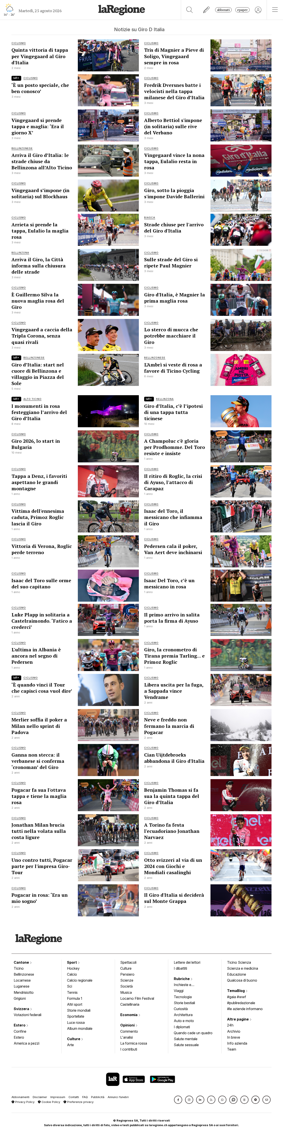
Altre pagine (238, 1019)
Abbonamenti (20, 1097)
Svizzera (22, 1009)
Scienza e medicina (242, 968)
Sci (69, 986)
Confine (20, 1031)
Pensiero (127, 974)
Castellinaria (129, 1004)
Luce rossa (76, 1022)
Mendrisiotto (24, 992)
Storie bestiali (184, 1003)
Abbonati (223, 10)
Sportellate (75, 1016)
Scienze (126, 980)
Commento (129, 1031)
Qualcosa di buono (242, 980)
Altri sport (74, 1004)
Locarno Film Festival (137, 998)
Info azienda (237, 1043)
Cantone (22, 962)
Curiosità (181, 1009)
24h (230, 1025)
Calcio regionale (79, 980)
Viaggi (179, 990)
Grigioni (20, 998)
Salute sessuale (186, 1045)
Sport (72, 962)
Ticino (19, 968)
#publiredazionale (241, 1003)
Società (126, 986)
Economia (129, 1015)
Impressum (57, 1097)
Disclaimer (40, 1097)
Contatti (74, 1097)
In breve (233, 1037)
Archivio (233, 1031)
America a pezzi (26, 1043)
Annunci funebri (118, 1097)
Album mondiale (79, 1028)
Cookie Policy (50, 1102)
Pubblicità (97, 1097)
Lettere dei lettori (187, 962)
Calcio (72, 974)
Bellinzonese (24, 974)
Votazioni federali (27, 1015)
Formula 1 (74, 998)
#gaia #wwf (236, 997)
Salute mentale (185, 1039)
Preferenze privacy (80, 1102)
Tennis (72, 992)
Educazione (236, 974)
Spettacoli (128, 962)
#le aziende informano (245, 1009)
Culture (74, 1039)
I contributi (128, 1049)
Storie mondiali (78, 1010)
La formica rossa (133, 1043)
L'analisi (126, 1037)
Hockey (73, 968)
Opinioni (128, 1025)
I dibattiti (180, 968)
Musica (126, 992)
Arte (70, 1045)
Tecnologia (183, 997)
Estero (20, 1025)
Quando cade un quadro (193, 1033)
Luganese (21, 986)
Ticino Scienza (239, 962)
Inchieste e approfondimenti (187, 985)
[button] (178, 1100)
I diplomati (182, 1027)
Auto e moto (184, 1021)
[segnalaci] (206, 10)
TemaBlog (236, 990)
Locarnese (22, 980)
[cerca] (189, 10)
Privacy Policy (24, 1102)
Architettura (183, 1015)
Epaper (242, 10)
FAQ (85, 1097)
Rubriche (182, 979)
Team (231, 1049)
